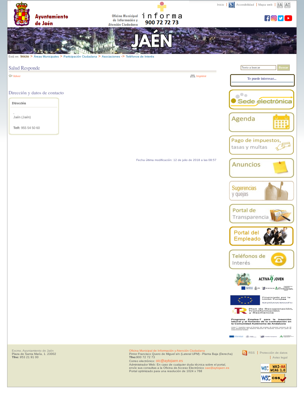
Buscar (283, 67)
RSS (251, 352)
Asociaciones (111, 56)
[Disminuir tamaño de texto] (287, 4)
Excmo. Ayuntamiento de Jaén (33, 350)
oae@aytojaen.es (217, 367)
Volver (16, 76)
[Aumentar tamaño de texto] (280, 4)
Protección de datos (273, 352)
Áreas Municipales (46, 56)
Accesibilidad (245, 4)
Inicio (220, 4)
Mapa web (265, 4)
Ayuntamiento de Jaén (66, 8)
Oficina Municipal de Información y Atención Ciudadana (167, 350)
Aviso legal (280, 357)
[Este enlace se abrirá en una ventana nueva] (261, 99)
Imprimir (201, 76)
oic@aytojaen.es (169, 361)
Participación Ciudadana (80, 56)
